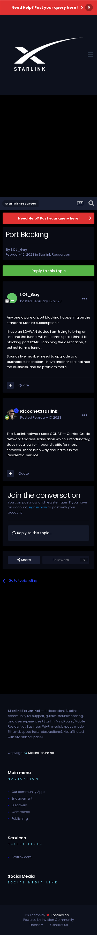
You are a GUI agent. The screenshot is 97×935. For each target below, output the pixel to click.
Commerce (21, 812)
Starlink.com (22, 857)
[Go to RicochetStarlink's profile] (12, 414)
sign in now (37, 507)
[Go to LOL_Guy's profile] (12, 298)
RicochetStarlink (38, 411)
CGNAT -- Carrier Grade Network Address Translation (48, 436)
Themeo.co (60, 915)
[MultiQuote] (10, 385)
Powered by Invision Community (48, 919)
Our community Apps (28, 792)
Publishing (20, 818)
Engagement (22, 798)
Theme (35, 925)
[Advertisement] (48, 146)
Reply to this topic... (34, 532)
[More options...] (84, 299)
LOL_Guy (19, 249)
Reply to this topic (49, 270)
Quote (23, 385)
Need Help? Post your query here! (44, 7)
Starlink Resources (54, 254)
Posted (41, 301)
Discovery (19, 805)
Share (25, 559)
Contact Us (59, 925)
